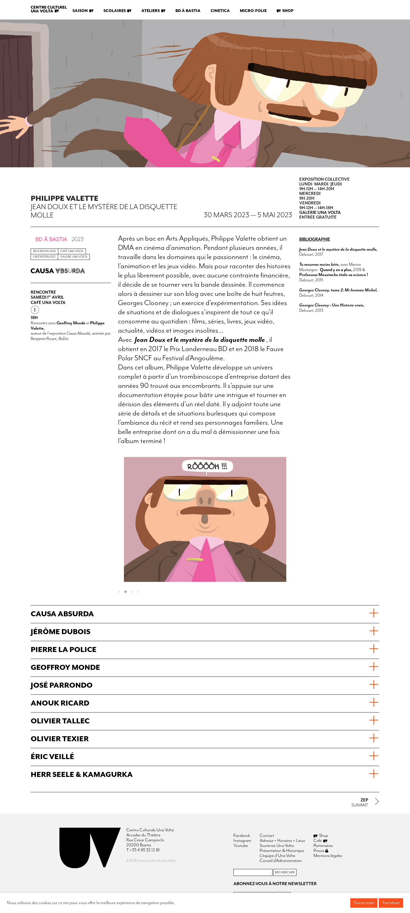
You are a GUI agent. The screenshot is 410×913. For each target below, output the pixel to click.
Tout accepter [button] (364, 903)
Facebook (241, 835)
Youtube (240, 845)
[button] (121, 592)
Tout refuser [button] (391, 903)
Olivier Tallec (60, 721)
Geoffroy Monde (65, 667)
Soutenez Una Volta (277, 845)
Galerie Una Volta (73, 257)
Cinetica (220, 11)
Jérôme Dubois (60, 632)
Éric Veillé (52, 757)
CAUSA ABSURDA (62, 614)
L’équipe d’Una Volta (277, 855)
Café (317, 840)
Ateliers (150, 11)
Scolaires (114, 11)
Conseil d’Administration (281, 860)
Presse (319, 850)
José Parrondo (62, 685)
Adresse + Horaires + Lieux (282, 840)
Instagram (242, 840)
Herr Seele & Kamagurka (82, 775)
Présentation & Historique (282, 850)
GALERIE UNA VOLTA (320, 212)
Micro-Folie (253, 11)
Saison (80, 11)
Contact (267, 835)
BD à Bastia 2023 (44, 251)
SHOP (287, 11)
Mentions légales (327, 855)
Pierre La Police (64, 650)
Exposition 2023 (44, 257)
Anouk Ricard (60, 703)
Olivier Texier (60, 739)
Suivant (359, 803)
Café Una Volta (72, 251)
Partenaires (323, 845)
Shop (323, 835)
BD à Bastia (188, 11)
